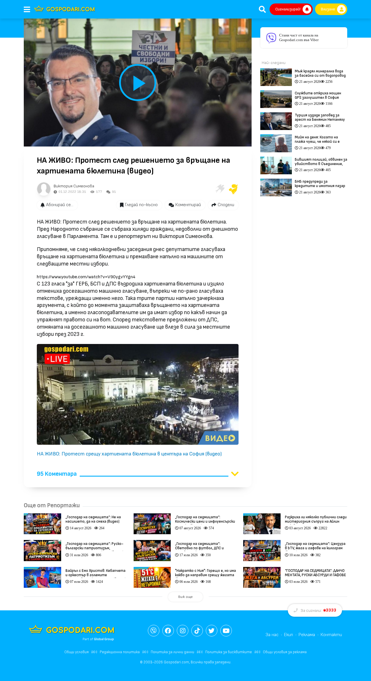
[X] (211, 630)
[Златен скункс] (233, 189)
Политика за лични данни (172, 652)
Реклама (307, 635)
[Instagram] (182, 630)
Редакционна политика (120, 652)
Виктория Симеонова (74, 186)
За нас (272, 635)
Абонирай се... (59, 205)
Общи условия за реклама (285, 652)
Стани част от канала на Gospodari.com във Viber (299, 37)
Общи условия (76, 652)
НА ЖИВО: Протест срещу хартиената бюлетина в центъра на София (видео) (129, 454)
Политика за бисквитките (228, 652)
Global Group (104, 639)
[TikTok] (197, 630)
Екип (288, 635)
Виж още (185, 597)
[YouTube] (226, 630)
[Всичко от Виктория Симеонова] (44, 189)
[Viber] (153, 630)
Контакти (331, 635)
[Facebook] (168, 630)
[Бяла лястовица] (219, 189)
